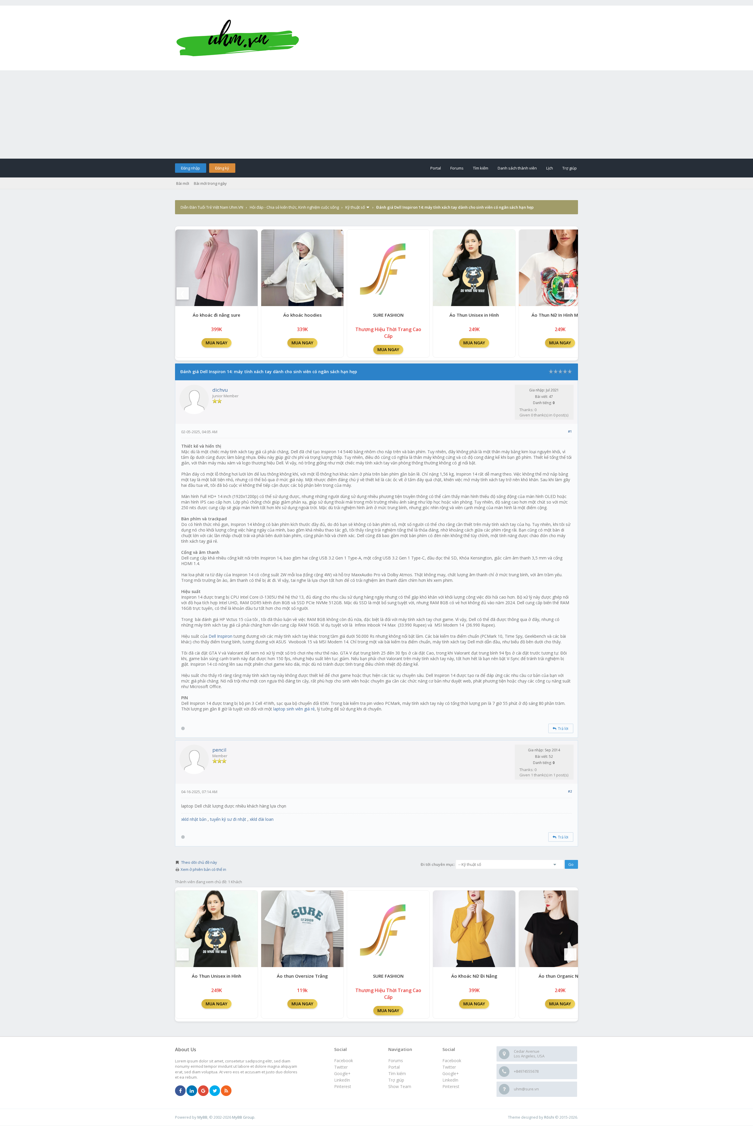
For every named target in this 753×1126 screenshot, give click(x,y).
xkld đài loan (262, 819)
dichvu (220, 389)
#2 (570, 791)
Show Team (399, 1086)
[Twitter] (214, 1091)
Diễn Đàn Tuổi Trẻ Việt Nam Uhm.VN (212, 207)
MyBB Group (243, 1117)
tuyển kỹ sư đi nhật (228, 819)
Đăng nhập (190, 168)
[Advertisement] (376, 114)
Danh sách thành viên (517, 168)
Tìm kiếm (480, 168)
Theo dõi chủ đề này (199, 862)
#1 (570, 431)
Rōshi (549, 1117)
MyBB (202, 1117)
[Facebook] (180, 1091)
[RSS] (226, 1091)
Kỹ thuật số (355, 207)
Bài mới (182, 183)
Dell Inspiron (220, 636)
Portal (435, 168)
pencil (219, 749)
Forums (457, 168)
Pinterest (450, 1086)
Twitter (449, 1067)
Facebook (451, 1060)
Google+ (450, 1073)
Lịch (549, 168)
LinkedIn (450, 1080)
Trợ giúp (569, 168)
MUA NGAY (216, 343)
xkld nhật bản (193, 819)
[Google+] (203, 1091)
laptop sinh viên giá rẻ (294, 709)
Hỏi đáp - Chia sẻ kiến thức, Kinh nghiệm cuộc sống (294, 207)
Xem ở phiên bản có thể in (203, 869)
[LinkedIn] (191, 1091)
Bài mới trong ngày (210, 183)
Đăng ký (222, 168)
